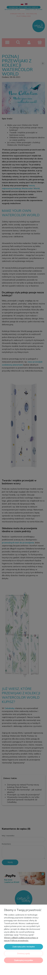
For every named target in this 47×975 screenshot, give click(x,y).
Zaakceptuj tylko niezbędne (23, 947)
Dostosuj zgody (23, 953)
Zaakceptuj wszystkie (23, 960)
